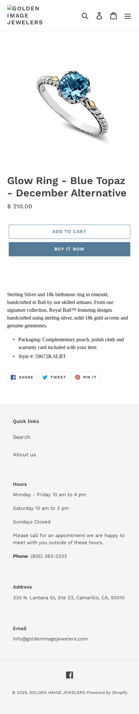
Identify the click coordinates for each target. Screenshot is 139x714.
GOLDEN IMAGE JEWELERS (57, 692)
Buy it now (69, 249)
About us (24, 454)
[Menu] (128, 15)
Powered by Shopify (107, 692)
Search (21, 437)
